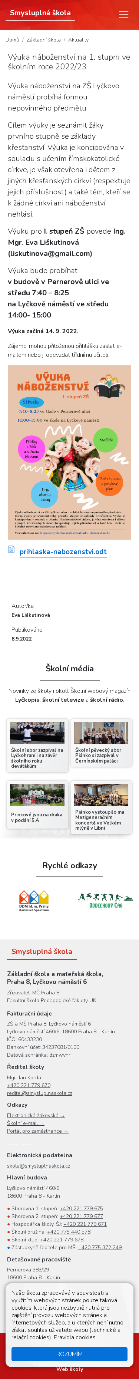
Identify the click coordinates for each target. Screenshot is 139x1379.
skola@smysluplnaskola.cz (38, 1165)
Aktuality (78, 39)
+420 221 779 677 (81, 1216)
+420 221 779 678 (61, 1239)
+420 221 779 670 (28, 1085)
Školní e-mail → (25, 1123)
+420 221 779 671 (85, 1224)
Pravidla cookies (75, 1337)
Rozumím (69, 1354)
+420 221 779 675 (81, 1208)
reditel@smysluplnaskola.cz (39, 1093)
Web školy (69, 1369)
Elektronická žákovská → (36, 1115)
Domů (12, 39)
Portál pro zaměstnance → (38, 1131)
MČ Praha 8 (45, 992)
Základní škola (44, 39)
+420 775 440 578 (68, 1231)
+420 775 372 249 (100, 1247)
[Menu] (123, 15)
